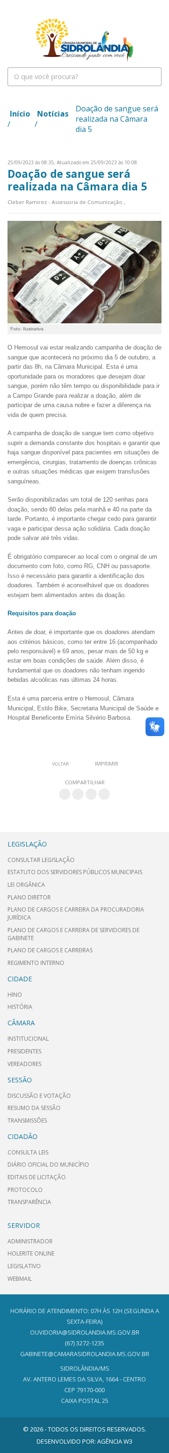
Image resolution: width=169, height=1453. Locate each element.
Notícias (53, 114)
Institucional (28, 1039)
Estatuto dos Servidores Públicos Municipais (75, 872)
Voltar (60, 764)
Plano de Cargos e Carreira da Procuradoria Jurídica (76, 913)
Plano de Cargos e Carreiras (50, 950)
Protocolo (25, 1190)
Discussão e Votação (39, 1096)
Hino (15, 995)
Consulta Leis (28, 1152)
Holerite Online (31, 1253)
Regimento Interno (36, 963)
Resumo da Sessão (34, 1108)
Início (20, 114)
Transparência (29, 1202)
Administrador (30, 1241)
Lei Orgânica (26, 885)
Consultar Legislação (41, 860)
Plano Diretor (29, 897)
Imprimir (106, 763)
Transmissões (27, 1120)
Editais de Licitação (37, 1177)
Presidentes (24, 1051)
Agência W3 (114, 1441)
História (20, 1007)
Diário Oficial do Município (48, 1164)
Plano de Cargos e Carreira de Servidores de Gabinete (73, 934)
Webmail (20, 1279)
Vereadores (24, 1064)
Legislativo (24, 1266)
